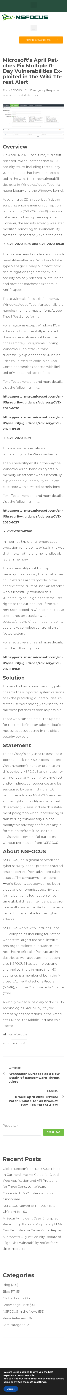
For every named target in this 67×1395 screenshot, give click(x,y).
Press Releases (14, 1318)
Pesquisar (10, 1125)
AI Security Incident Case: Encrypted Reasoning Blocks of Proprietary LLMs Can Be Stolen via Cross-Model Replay (32, 1224)
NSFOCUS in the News (20, 1311)
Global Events (13, 1298)
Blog (6, 1285)
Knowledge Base (16, 1305)
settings (41, 1382)
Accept (10, 1388)
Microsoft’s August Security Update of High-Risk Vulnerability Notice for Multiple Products (33, 1243)
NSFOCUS (15, 90)
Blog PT (9, 1291)
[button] (34, 5)
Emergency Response (45, 90)
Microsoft (19, 1043)
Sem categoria (14, 1325)
